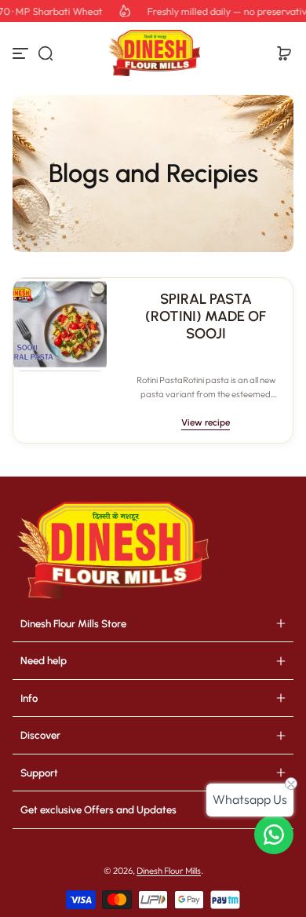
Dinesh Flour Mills (169, 870)
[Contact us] (273, 834)
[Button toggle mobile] (22, 53)
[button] (45, 53)
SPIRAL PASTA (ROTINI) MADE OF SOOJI (205, 316)
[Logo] (153, 53)
